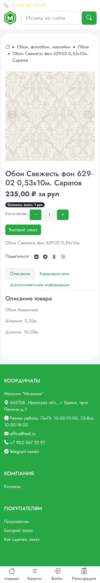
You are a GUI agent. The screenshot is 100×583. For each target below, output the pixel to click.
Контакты (12, 486)
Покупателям (16, 521)
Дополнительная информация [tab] (39, 284)
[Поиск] (89, 18)
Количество (16, 213)
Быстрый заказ (23, 229)
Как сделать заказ (22, 539)
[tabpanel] (50, 315)
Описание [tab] (20, 273)
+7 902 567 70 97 (27, 5)
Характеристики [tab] (54, 273)
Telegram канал (24, 451)
